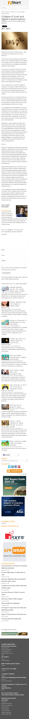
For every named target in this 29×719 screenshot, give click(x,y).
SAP (3, 655)
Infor (3, 658)
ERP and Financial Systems (9, 646)
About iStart (5, 700)
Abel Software (5, 648)
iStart (3, 689)
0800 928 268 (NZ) (6, 712)
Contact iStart (5, 707)
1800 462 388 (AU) (6, 714)
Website (3, 260)
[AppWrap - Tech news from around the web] (14, 552)
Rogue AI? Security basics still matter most (13, 614)
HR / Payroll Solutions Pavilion (10, 693)
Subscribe (4, 702)
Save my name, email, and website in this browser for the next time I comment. (14, 268)
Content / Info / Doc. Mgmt (9, 668)
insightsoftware (6, 660)
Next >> (18, 540)
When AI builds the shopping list (10, 603)
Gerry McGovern (5, 210)
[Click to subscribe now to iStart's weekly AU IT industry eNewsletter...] (14, 471)
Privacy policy (5, 709)
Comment (4, 234)
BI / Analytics (5, 657)
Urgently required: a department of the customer (18, 322)
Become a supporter (7, 705)
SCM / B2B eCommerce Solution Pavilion (13, 695)
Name (2, 250)
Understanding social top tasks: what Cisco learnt (17, 289)
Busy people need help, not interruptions (17, 372)
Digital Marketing (6, 688)
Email (9, 28)
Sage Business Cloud (7, 653)
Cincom (4, 670)
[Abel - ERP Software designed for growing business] (13, 497)
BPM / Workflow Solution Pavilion (11, 663)
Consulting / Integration (8, 674)
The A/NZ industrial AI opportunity (11, 619)
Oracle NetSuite (6, 651)
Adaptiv (3, 675)
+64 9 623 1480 (5, 710)
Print (4, 28)
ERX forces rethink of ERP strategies (11, 599)
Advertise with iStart (7, 703)
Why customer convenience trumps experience (18, 357)
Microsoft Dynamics (7, 649)
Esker (3, 665)
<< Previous (12, 540)
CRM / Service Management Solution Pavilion (14, 677)
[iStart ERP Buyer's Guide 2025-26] (14, 486)
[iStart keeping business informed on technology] (14, 3)
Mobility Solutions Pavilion (9, 698)
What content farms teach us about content (18, 443)
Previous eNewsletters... (23, 474)
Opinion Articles (5, 12)
